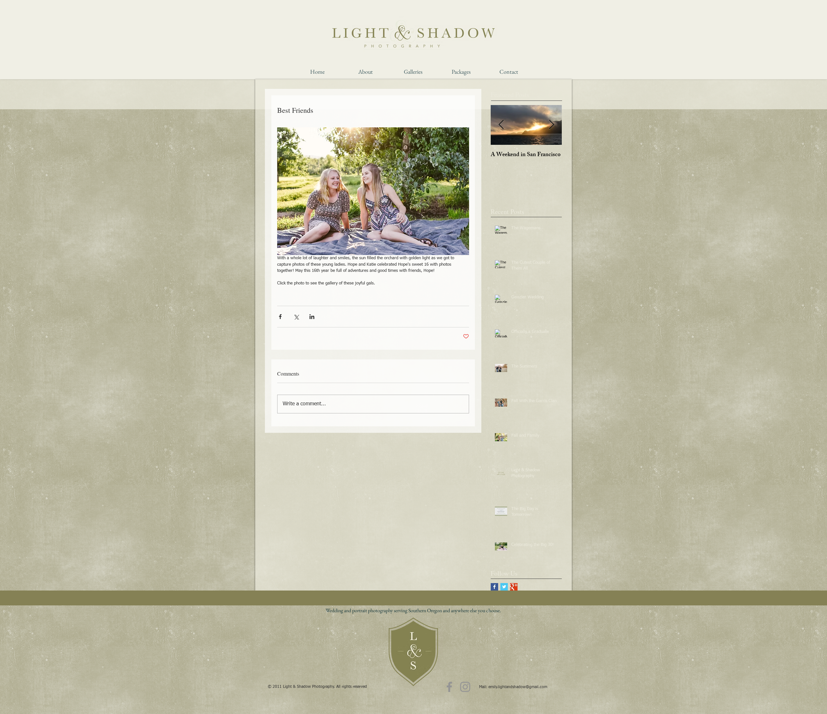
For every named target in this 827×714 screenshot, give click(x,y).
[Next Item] (551, 125)
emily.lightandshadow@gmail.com (517, 687)
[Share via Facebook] (280, 317)
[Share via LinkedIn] (312, 317)
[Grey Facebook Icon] (449, 687)
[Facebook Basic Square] (494, 587)
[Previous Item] (501, 125)
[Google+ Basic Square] (514, 587)
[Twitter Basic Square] (504, 587)
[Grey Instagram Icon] (465, 687)
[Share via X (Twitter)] (296, 317)
